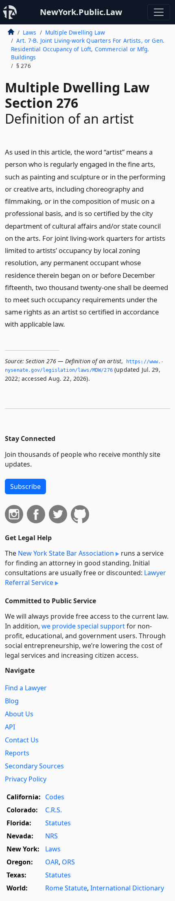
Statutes (58, 822)
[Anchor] (69, 323)
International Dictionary (127, 888)
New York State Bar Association (66, 553)
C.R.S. (53, 809)
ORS (68, 861)
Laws (30, 32)
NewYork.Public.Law (81, 12)
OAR (52, 861)
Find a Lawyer (26, 687)
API (10, 726)
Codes (54, 796)
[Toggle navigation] (158, 12)
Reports (17, 752)
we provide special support (83, 626)
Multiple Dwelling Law (75, 32)
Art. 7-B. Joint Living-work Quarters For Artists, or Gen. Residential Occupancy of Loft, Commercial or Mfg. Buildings (87, 49)
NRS (51, 835)
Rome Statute (66, 888)
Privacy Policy (25, 778)
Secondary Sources (34, 765)
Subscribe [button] (25, 486)
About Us (19, 713)
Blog (12, 700)
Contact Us (22, 739)
